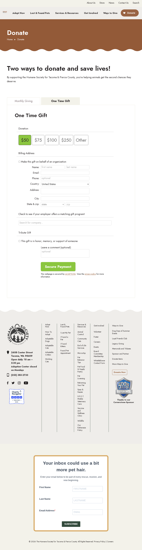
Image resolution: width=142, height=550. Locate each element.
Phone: (35, 178)
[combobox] (65, 222)
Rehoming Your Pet (82, 383)
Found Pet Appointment (65, 351)
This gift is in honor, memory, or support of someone (49, 241)
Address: (34, 190)
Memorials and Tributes (121, 348)
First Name (45, 487)
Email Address (46, 510)
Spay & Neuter (80, 390)
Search (136, 2)
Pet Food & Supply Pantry (81, 369)
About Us (91, 3)
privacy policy (90, 274)
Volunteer (97, 331)
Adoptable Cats (49, 346)
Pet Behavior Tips (81, 360)
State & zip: (33, 204)
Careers (97, 342)
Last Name (44, 499)
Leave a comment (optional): (56, 247)
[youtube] (26, 382)
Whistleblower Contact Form (99, 361)
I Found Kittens (63, 345)
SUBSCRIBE (71, 524)
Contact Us (123, 3)
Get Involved (99, 326)
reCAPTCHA (70, 274)
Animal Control (81, 333)
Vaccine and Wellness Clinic (81, 412)
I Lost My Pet (65, 332)
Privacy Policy (99, 541)
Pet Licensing (81, 377)
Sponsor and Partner (120, 354)
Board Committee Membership (98, 354)
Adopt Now (47, 326)
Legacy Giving (118, 343)
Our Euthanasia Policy (82, 428)
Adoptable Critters (49, 353)
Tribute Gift (24, 232)
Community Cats (82, 339)
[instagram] (19, 382)
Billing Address (26, 153)
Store (102, 3)
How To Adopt (48, 333)
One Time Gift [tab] (60, 101)
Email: (36, 173)
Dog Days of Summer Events (121, 332)
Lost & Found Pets (64, 326)
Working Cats (48, 360)
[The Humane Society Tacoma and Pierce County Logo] (18, 334)
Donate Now (120, 372)
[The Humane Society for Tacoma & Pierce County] (5, 12)
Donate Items (117, 359)
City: (37, 198)
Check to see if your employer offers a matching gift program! (51, 214)
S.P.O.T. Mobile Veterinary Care (82, 400)
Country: (34, 184)
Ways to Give (117, 326)
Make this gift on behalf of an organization (43, 162)
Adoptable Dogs (49, 339)
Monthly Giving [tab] (23, 101)
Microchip (82, 353)
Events (96, 347)
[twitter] (13, 383)
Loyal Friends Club (119, 338)
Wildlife (81, 421)
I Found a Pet (64, 338)
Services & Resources (82, 326)
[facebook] (7, 382)
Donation (23, 128)
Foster (96, 337)
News (111, 3)
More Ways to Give (120, 364)
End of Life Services (82, 346)
